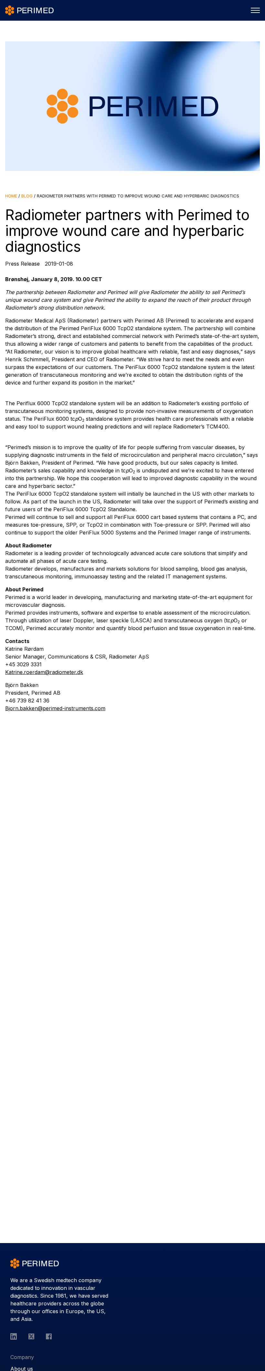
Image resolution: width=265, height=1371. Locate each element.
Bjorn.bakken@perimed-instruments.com (55, 708)
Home (11, 195)
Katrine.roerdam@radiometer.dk (44, 672)
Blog (27, 195)
